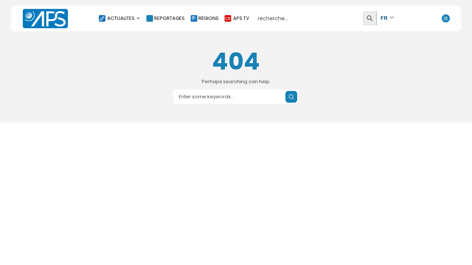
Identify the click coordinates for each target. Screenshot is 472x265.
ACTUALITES (121, 18)
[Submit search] (291, 97)
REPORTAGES (169, 18)
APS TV (241, 18)
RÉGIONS (208, 18)
